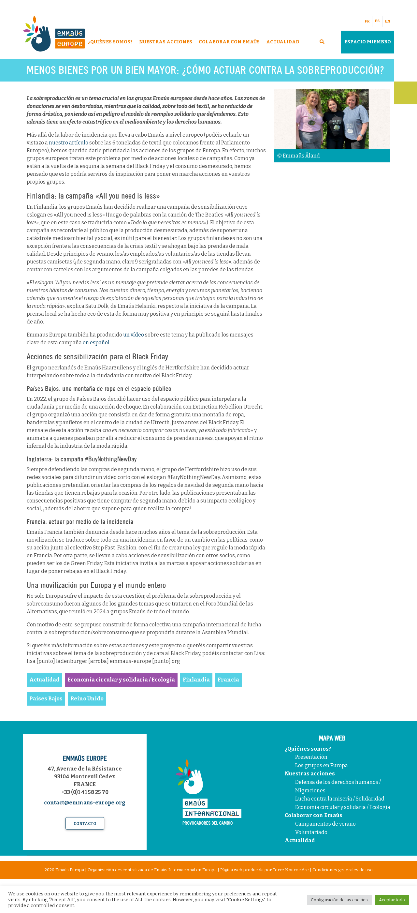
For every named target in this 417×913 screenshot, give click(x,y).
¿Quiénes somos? (308, 749)
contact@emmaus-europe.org (84, 803)
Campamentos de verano (325, 824)
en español (96, 342)
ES (377, 21)
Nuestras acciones (310, 774)
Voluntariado (311, 832)
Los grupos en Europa (321, 765)
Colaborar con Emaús (313, 815)
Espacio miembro (367, 42)
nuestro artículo (68, 143)
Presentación (311, 757)
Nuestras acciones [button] (165, 42)
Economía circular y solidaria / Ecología (342, 807)
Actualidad (282, 42)
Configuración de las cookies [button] (339, 899)
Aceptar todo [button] (392, 899)
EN (387, 21)
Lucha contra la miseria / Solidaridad (339, 799)
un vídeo (133, 335)
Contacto (85, 823)
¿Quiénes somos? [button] (110, 42)
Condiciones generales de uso (342, 869)
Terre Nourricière (291, 869)
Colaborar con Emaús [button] (229, 42)
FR (367, 21)
